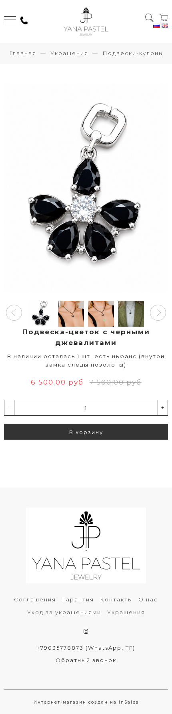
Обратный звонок (86, 660)
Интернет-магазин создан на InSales (86, 702)
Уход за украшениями (64, 612)
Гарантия (78, 599)
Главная (22, 53)
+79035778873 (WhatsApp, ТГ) (86, 648)
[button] (14, 313)
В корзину (86, 432)
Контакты (116, 599)
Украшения (69, 53)
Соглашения (35, 599)
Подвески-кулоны (132, 53)
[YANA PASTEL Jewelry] (85, 21)
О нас (148, 599)
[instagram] (86, 631)
